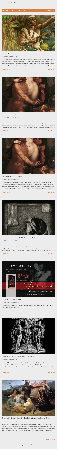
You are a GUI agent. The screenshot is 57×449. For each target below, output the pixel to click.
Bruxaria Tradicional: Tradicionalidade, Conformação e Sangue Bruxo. (26, 418)
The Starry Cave (9, 2)
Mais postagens (50, 439)
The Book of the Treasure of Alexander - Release (18, 356)
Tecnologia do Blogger (29, 445)
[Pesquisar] (51, 3)
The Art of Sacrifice (8, 53)
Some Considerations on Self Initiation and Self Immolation (23, 238)
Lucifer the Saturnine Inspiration (13, 176)
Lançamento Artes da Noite (11, 299)
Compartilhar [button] (6, 69)
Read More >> (51, 69)
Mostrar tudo (49, 10)
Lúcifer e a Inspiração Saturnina (13, 115)
